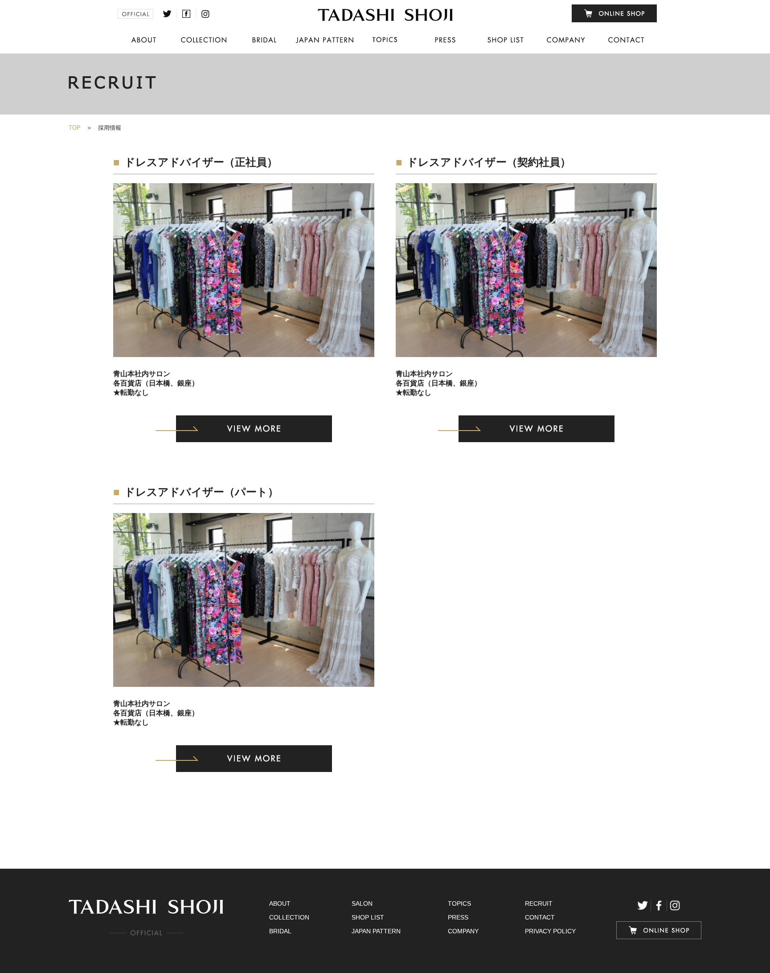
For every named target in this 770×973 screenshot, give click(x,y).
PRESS (458, 917)
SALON (362, 903)
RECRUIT (539, 903)
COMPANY (463, 931)
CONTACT (540, 917)
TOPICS (459, 903)
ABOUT (280, 903)
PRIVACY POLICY (550, 931)
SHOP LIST (368, 917)
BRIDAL (280, 931)
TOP (75, 127)
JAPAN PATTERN (376, 931)
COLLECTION (289, 917)
